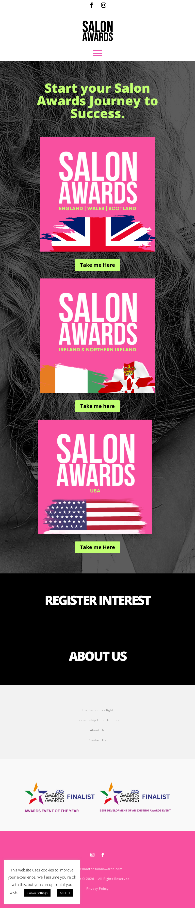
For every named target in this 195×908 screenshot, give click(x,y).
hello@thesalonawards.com (100, 869)
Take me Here (97, 264)
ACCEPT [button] (65, 893)
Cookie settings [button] (37, 893)
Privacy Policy (97, 888)
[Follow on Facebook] (91, 5)
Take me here (97, 406)
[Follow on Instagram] (104, 5)
